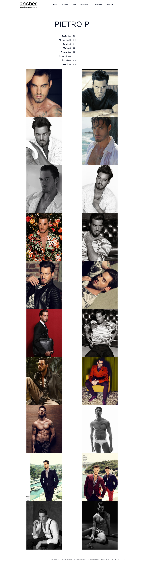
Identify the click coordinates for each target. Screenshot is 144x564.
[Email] (119, 559)
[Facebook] (115, 559)
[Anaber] (28, 5)
